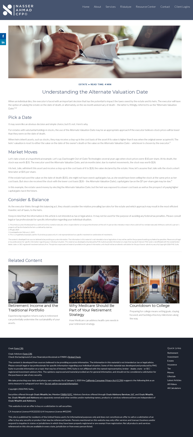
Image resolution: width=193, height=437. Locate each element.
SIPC (70, 394)
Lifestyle (171, 376)
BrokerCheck (74, 357)
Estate (170, 360)
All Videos (172, 384)
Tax (169, 368)
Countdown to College (150, 305)
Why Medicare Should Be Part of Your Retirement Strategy (91, 310)
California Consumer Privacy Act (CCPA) (104, 380)
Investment (173, 356)
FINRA (64, 394)
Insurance (172, 364)
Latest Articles (174, 380)
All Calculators (174, 388)
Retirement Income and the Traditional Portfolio (33, 307)
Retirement (172, 353)
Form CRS (18, 348)
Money (170, 372)
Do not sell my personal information (61, 383)
